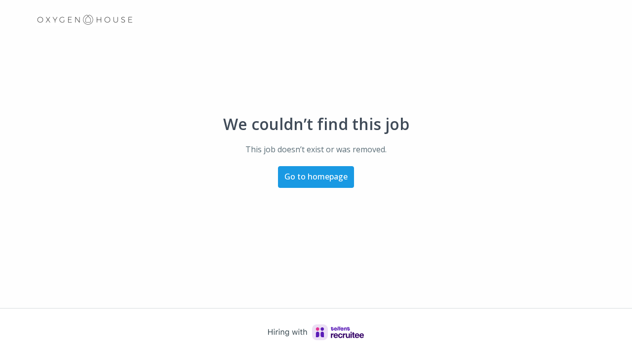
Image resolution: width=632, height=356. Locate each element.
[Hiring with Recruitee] (316, 332)
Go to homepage (316, 176)
